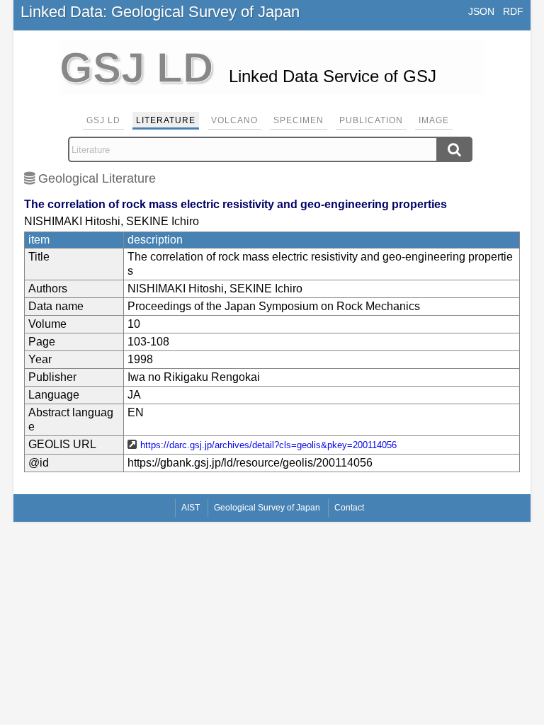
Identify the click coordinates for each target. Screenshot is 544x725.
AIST (190, 508)
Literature (166, 120)
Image (434, 120)
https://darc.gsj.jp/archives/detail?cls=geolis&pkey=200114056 (268, 445)
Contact (349, 508)
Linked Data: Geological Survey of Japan (160, 12)
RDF (513, 11)
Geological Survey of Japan (267, 508)
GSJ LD (103, 120)
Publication (371, 120)
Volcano (234, 120)
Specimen (298, 120)
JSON (481, 11)
